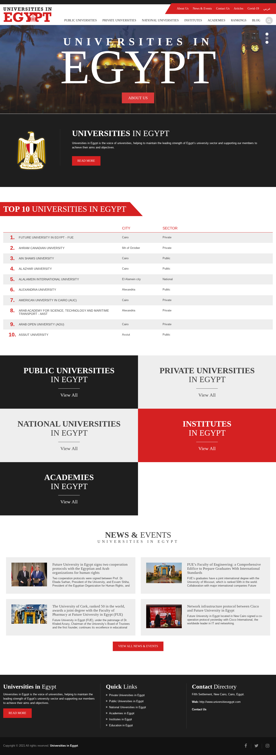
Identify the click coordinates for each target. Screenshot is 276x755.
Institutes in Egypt (120, 719)
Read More (86, 160)
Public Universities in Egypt (126, 701)
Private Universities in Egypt (127, 695)
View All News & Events (138, 646)
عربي (267, 8)
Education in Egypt (121, 725)
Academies (216, 20)
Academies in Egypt (121, 713)
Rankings (238, 20)
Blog (256, 20)
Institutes (193, 20)
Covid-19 (253, 8)
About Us (182, 8)
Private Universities (119, 20)
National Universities (160, 20)
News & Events (202, 8)
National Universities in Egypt (127, 707)
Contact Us (222, 8)
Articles (238, 8)
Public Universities (80, 20)
